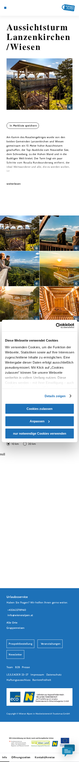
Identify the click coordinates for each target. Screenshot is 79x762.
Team (10, 667)
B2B (17, 667)
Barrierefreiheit (41, 679)
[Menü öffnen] (5, 8)
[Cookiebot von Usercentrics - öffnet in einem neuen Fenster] (56, 325)
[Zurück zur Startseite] (68, 7)
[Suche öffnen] (21, 8)
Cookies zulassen (39, 409)
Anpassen (37, 421)
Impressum (37, 674)
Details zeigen (55, 396)
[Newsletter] (15, 8)
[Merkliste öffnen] (18, 8)
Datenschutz (54, 674)
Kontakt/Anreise (45, 757)
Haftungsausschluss (18, 679)
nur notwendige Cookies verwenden (39, 433)
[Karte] (12, 8)
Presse (26, 667)
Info (4, 757)
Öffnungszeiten (21, 757)
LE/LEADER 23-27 (17, 674)
